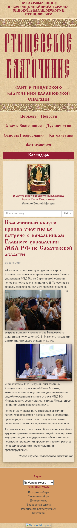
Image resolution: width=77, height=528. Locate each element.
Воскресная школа (39, 505)
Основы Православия (24, 136)
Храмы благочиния (24, 126)
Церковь (28, 117)
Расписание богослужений (38, 509)
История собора (38, 492)
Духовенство (58, 126)
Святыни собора (38, 496)
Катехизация (61, 136)
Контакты (38, 513)
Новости (49, 117)
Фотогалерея (38, 145)
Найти (67, 214)
